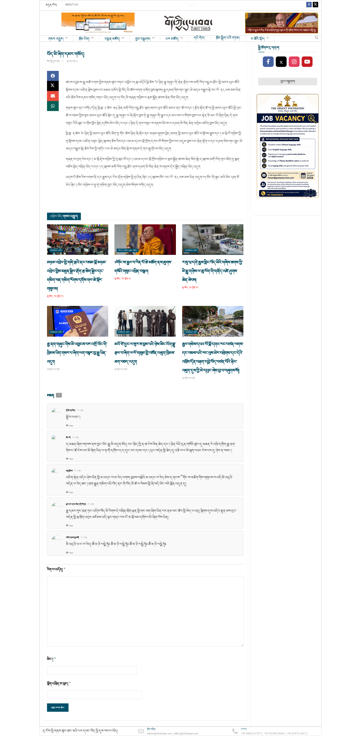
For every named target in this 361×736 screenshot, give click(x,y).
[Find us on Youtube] (307, 61)
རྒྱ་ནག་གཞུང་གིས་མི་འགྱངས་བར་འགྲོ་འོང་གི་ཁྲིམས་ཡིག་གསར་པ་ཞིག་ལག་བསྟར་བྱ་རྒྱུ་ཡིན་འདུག (77, 353)
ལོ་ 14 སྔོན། (80, 410)
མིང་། (51, 659)
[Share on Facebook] (53, 76)
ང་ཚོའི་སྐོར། (258, 39)
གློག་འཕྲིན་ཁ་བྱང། (59, 683)
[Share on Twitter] (53, 86)
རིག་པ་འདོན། (56, 569)
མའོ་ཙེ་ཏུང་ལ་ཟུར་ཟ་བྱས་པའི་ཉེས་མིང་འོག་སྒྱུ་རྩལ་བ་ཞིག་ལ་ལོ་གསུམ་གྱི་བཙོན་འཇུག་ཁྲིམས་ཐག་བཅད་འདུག (145, 353)
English (192, 5)
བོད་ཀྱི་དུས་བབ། (53, 61)
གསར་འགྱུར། (56, 39)
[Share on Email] (53, 96)
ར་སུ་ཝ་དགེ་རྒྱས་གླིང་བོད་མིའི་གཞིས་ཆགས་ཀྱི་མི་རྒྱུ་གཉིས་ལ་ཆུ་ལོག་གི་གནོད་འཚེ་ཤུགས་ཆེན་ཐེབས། (212, 271)
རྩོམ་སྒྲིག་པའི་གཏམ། (228, 38)
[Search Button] (316, 39)
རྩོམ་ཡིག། (84, 39)
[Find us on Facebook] (309, 5)
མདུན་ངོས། (51, 5)
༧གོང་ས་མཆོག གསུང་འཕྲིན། (127, 250)
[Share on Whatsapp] (53, 106)
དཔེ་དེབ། (199, 38)
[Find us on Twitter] (315, 5)
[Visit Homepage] (189, 23)
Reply (71, 426)
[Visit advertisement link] (98, 23)
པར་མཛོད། (172, 39)
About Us (71, 4)
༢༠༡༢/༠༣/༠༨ (72, 61)
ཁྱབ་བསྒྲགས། (143, 39)
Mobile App (56, 250)
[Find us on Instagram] (294, 61)
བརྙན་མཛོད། (112, 39)
